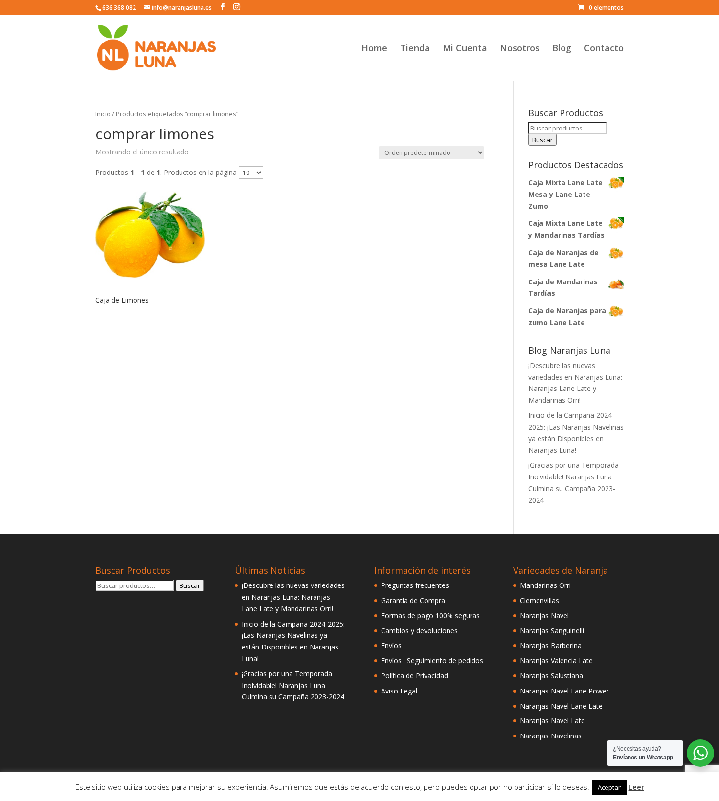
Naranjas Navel (544, 615)
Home (374, 49)
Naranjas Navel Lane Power (564, 690)
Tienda (415, 49)
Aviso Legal (399, 690)
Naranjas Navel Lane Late (561, 706)
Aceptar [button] (609, 787)
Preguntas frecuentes (415, 585)
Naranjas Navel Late (552, 720)
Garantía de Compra (413, 600)
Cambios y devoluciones (419, 630)
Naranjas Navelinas (551, 735)
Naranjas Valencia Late (556, 660)
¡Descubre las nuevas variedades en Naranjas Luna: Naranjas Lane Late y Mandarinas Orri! (293, 597)
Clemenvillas (539, 600)
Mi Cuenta (465, 49)
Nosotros (519, 49)
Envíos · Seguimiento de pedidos (432, 660)
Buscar (542, 139)
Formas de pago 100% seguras (430, 615)
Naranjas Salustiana (551, 675)
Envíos (391, 645)
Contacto (604, 49)
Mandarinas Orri (545, 585)
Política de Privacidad (414, 675)
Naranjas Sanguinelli (552, 630)
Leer (636, 787)
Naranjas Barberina (551, 645)
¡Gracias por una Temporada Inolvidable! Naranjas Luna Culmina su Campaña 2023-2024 (293, 685)
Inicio (103, 113)
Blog (561, 49)
